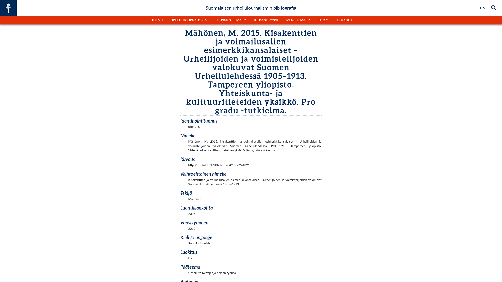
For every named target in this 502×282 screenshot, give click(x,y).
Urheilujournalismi (187, 20)
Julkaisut (344, 20)
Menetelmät (296, 20)
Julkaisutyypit (266, 20)
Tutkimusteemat (229, 20)
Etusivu (156, 20)
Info (321, 20)
